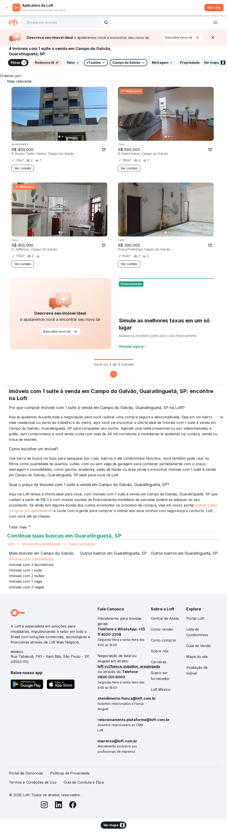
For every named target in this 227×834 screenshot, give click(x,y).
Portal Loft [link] (195, 618)
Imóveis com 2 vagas (26, 587)
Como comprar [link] (163, 640)
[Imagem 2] (62, 136)
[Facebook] (72, 805)
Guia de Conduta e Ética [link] (84, 782)
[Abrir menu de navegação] (215, 22)
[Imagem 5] (71, 136)
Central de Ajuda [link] (165, 618)
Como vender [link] (162, 629)
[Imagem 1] (59, 136)
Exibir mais (18, 526)
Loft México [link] (160, 689)
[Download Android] (27, 685)
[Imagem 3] (65, 136)
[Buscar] (106, 22)
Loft (11, 544)
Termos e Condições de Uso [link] (33, 782)
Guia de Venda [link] (198, 645)
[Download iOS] (61, 685)
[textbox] (66, 22)
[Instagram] (44, 805)
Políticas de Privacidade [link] (70, 773)
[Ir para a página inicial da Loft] (15, 22)
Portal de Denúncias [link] (26, 773)
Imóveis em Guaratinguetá (41, 544)
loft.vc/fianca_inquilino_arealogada (129, 666)
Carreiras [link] (158, 662)
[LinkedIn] (58, 805)
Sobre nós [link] (159, 651)
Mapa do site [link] (197, 656)
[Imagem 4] (68, 136)
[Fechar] (212, 37)
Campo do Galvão (82, 544)
